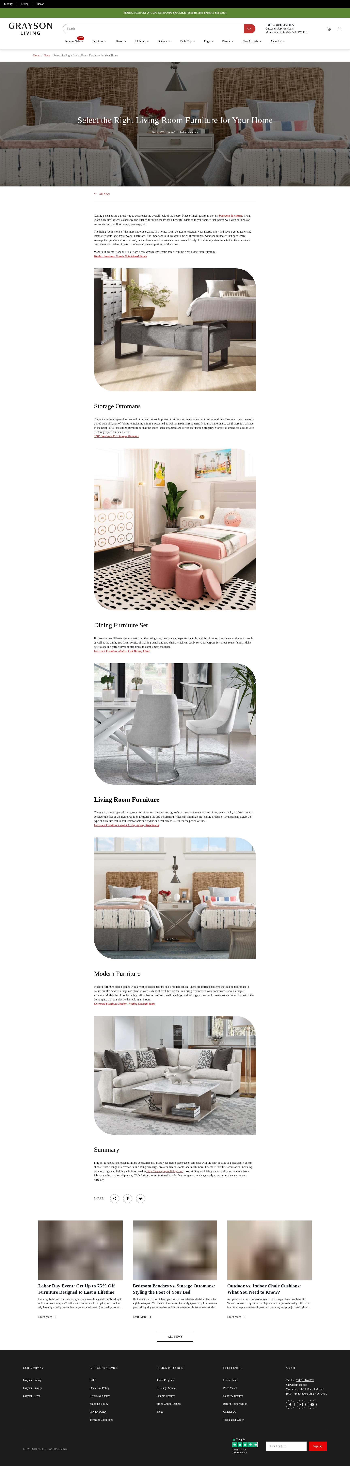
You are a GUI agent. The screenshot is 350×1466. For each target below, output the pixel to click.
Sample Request (166, 1395)
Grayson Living (32, 1380)
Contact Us (229, 1411)
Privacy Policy (98, 1411)
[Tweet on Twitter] (140, 1198)
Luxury (8, 3)
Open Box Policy (99, 1388)
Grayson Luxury (32, 1388)
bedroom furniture (230, 215)
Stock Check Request (169, 1403)
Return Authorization (235, 1403)
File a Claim (230, 1380)
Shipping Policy (99, 1403)
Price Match (230, 1388)
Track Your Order (233, 1419)
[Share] (114, 1198)
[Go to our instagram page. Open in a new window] (301, 1404)
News (47, 55)
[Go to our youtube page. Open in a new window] (312, 1404)
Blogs (160, 1411)
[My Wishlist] (319, 28)
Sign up (317, 1446)
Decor (40, 3)
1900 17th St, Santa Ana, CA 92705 (306, 1393)
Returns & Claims (100, 1395)
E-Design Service (167, 1388)
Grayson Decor (31, 1395)
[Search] (249, 28)
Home (36, 55)
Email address (278, 1446)
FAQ (92, 1380)
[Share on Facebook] (127, 1198)
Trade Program (165, 1380)
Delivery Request (233, 1395)
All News (104, 193)
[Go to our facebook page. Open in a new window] (290, 1404)
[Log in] (328, 28)
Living (25, 3)
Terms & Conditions (101, 1419)
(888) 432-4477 (305, 1380)
